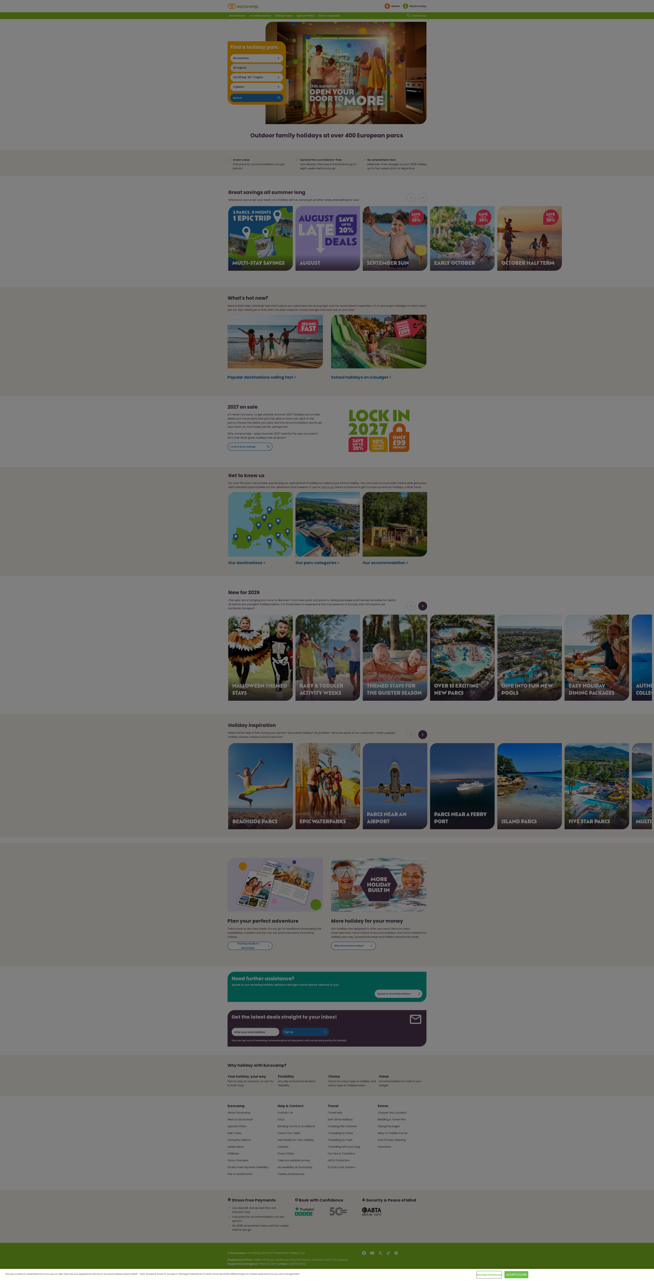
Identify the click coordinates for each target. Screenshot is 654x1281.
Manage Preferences (489, 1274)
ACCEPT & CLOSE (516, 1274)
